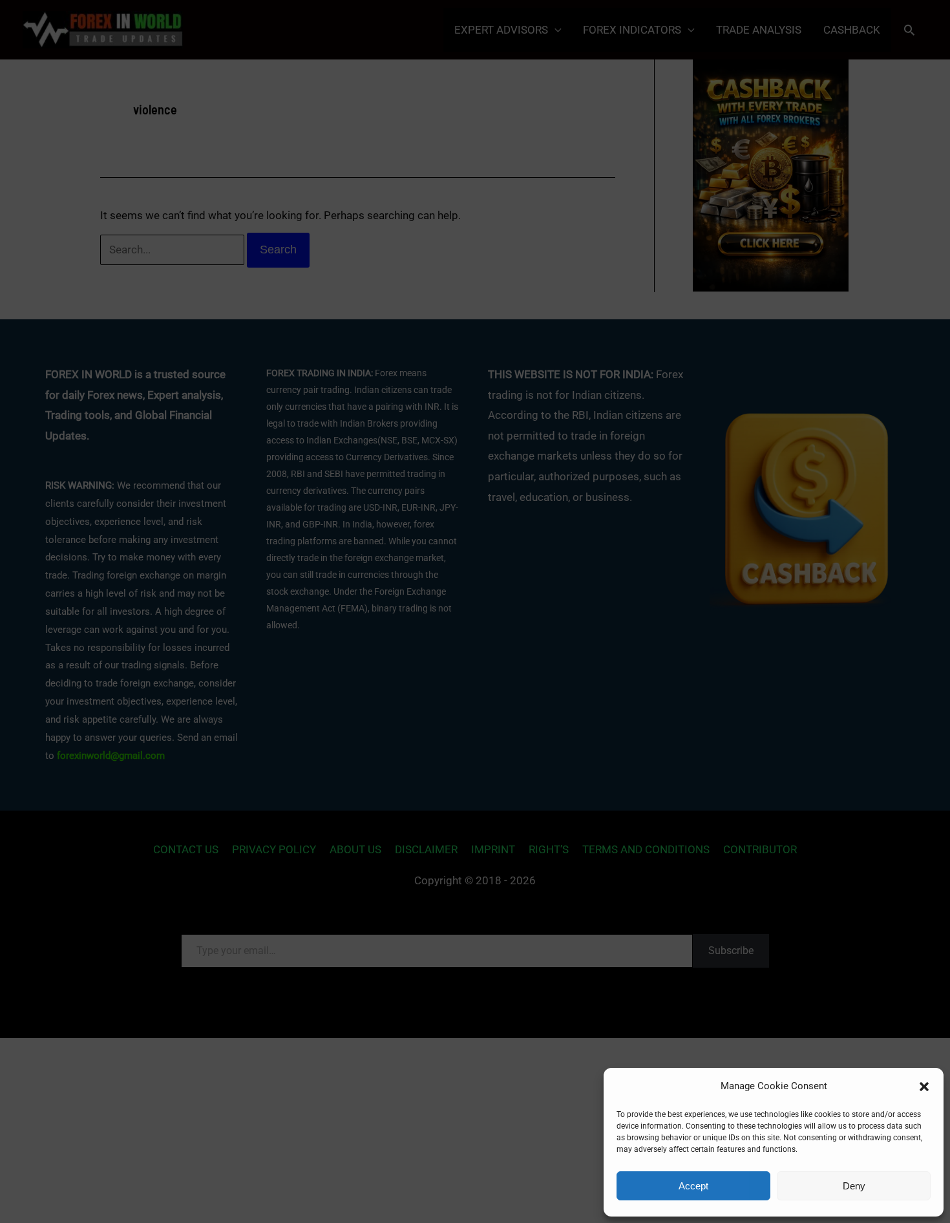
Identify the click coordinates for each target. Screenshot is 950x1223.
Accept (693, 1185)
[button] (924, 1086)
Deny (854, 1185)
